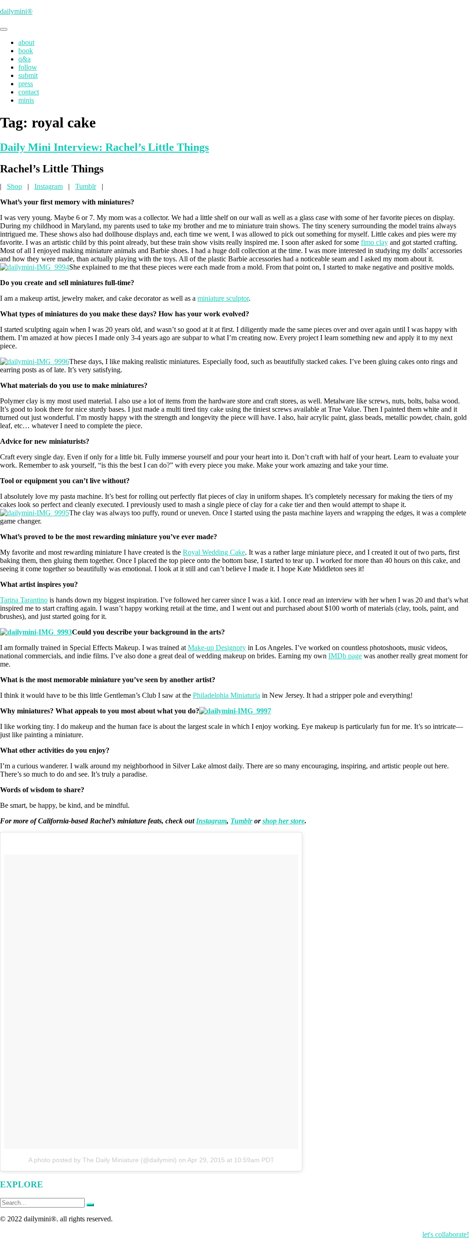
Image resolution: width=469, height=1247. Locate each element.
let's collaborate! (445, 1234)
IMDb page (345, 656)
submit (28, 75)
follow (27, 67)
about (26, 42)
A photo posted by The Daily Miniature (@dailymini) (102, 1160)
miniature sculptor (223, 298)
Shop (14, 186)
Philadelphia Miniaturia (226, 695)
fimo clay (374, 242)
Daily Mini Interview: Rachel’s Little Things (104, 147)
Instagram (48, 186)
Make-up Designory (217, 647)
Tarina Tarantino (24, 600)
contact (28, 92)
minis (26, 100)
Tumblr (85, 186)
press (25, 84)
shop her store (283, 821)
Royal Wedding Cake (214, 552)
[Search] (90, 1204)
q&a (24, 59)
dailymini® (16, 11)
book (25, 51)
